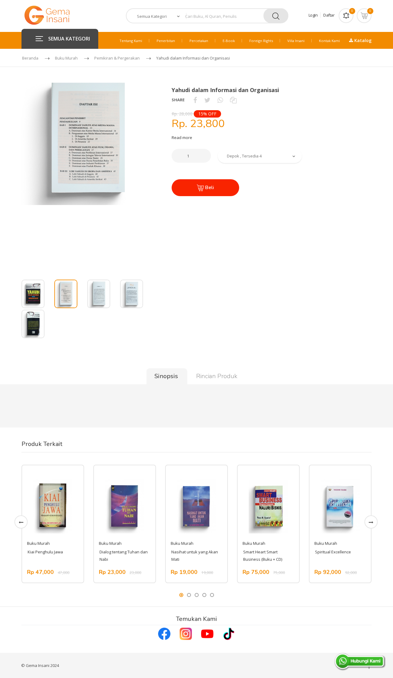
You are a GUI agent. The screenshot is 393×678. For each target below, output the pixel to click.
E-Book (229, 40)
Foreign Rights (261, 40)
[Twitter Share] (207, 99)
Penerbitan (166, 40)
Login (313, 15)
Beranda (30, 58)
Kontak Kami (329, 40)
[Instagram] (186, 633)
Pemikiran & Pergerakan (117, 58)
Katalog (362, 40)
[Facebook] (164, 633)
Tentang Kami (130, 40)
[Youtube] (207, 633)
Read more (182, 137)
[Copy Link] (233, 99)
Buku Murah (66, 58)
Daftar (328, 15)
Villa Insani (296, 40)
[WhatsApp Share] (220, 99)
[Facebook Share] (195, 99)
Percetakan (198, 40)
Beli (209, 187)
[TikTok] (229, 633)
